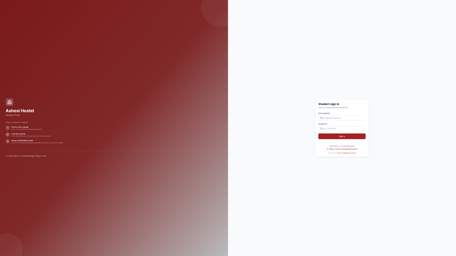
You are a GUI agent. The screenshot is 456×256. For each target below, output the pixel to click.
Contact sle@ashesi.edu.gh (346, 153)
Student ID (322, 124)
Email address (324, 113)
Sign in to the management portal (343, 149)
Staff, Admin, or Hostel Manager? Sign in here (27, 156)
